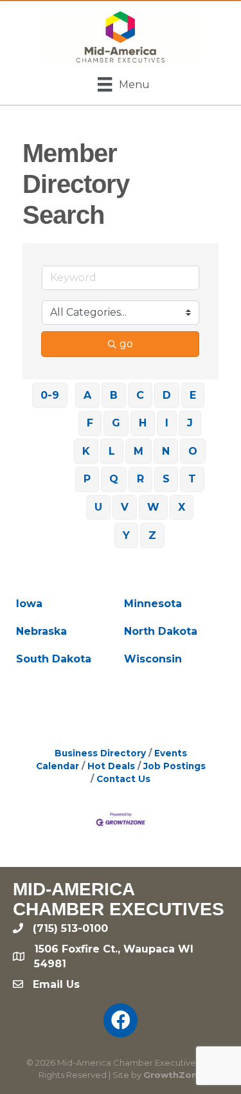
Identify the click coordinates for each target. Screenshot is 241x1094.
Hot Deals (111, 766)
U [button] (98, 507)
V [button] (125, 507)
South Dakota (53, 659)
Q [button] (113, 479)
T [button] (192, 479)
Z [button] (152, 535)
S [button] (166, 479)
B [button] (114, 395)
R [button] (140, 479)
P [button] (87, 479)
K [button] (86, 451)
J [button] (190, 423)
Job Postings (174, 766)
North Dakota (160, 631)
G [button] (116, 423)
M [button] (138, 451)
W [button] (153, 507)
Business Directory (100, 753)
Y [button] (126, 535)
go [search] (126, 344)
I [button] (166, 423)
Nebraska (41, 631)
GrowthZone (173, 1075)
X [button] (181, 507)
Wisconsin (153, 659)
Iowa (29, 603)
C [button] (140, 395)
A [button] (87, 395)
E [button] (193, 395)
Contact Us (123, 779)
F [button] (90, 423)
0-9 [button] (49, 395)
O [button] (192, 451)
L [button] (112, 451)
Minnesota (153, 603)
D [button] (167, 395)
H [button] (143, 423)
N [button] (166, 451)
